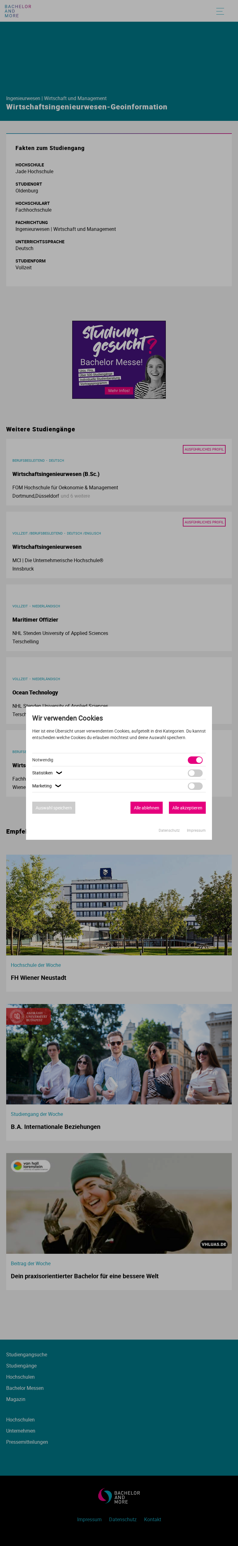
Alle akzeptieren (187, 808)
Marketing (47, 786)
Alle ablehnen (146, 808)
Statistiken (48, 773)
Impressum (196, 830)
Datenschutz (170, 830)
